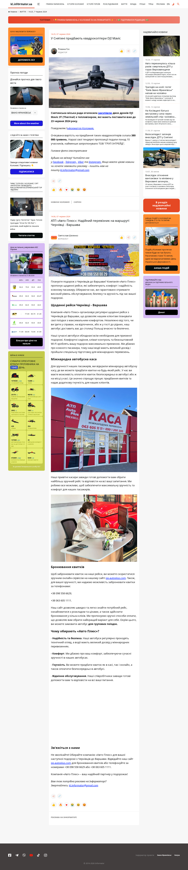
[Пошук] (178, 4)
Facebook (58, 162)
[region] (26, 119)
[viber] (24, 855)
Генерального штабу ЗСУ (30, 466)
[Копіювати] (134, 51)
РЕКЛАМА (160, 4)
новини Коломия (60, 202)
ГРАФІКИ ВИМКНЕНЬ (55, 4)
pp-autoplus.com (116, 578)
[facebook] (9, 855)
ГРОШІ (142, 4)
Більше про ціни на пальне (26, 342)
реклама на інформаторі (64, 817)
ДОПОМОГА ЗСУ (26, 60)
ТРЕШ (150, 4)
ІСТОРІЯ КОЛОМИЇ (75, 4)
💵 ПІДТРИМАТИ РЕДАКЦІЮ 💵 (133, 19)
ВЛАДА (133, 4)
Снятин (77, 202)
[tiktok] (38, 855)
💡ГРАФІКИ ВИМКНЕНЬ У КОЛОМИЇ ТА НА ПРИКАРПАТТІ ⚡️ (84, 19)
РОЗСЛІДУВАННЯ (110, 4)
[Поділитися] (128, 51)
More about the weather (26, 123)
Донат (161, 312)
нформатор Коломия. (80, 128)
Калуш (177, 855)
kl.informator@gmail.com (74, 170)
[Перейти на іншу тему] (173, 4)
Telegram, (71, 162)
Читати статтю (26, 235)
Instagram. (95, 162)
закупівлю (105, 113)
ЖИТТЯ (124, 4)
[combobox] (24, 112)
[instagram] (45, 855)
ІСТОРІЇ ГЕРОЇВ (93, 4)
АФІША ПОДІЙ (161, 268)
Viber (81, 162)
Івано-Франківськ (164, 855)
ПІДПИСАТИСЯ (26, 171)
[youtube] (31, 855)
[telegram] (16, 855)
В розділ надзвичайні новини (161, 205)
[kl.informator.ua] (21, 4)
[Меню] (36, 4)
